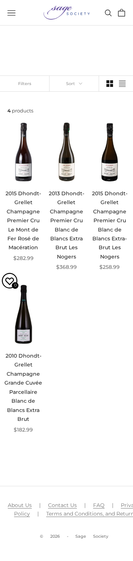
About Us (20, 505)
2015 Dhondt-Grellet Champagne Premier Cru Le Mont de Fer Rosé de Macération (23, 220)
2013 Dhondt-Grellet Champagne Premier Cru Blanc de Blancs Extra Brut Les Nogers (66, 225)
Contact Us (62, 505)
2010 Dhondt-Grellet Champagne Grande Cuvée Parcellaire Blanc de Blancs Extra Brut (23, 387)
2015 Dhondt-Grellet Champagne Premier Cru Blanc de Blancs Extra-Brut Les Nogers (109, 225)
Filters (24, 83)
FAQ (99, 505)
